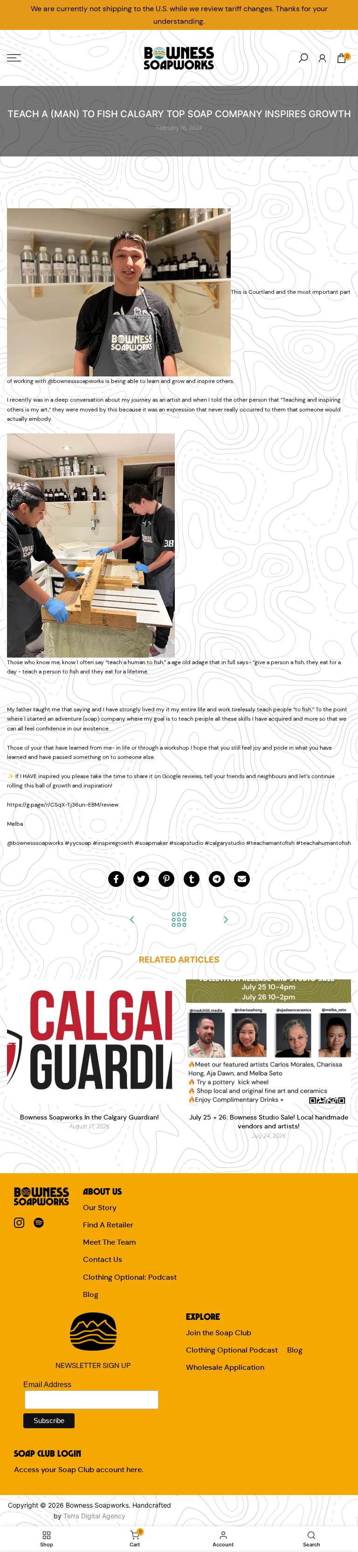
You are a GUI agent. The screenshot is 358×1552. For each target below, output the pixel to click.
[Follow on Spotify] (39, 1223)
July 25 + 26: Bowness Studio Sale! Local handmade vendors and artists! (268, 1122)
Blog (90, 1294)
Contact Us (102, 1259)
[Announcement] (179, 15)
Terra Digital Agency (94, 1516)
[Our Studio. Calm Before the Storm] (225, 920)
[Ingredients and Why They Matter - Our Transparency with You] (132, 920)
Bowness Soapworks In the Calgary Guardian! (89, 1117)
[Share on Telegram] (217, 879)
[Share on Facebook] (116, 879)
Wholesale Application (225, 1367)
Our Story (100, 1207)
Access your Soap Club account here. (78, 1469)
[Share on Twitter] (141, 879)
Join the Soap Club (218, 1333)
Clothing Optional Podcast (232, 1350)
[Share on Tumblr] (192, 879)
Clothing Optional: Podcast (130, 1277)
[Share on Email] (242, 879)
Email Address (47, 1385)
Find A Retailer (108, 1225)
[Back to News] (179, 920)
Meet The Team (109, 1242)
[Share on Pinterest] (166, 879)
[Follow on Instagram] (19, 1223)
